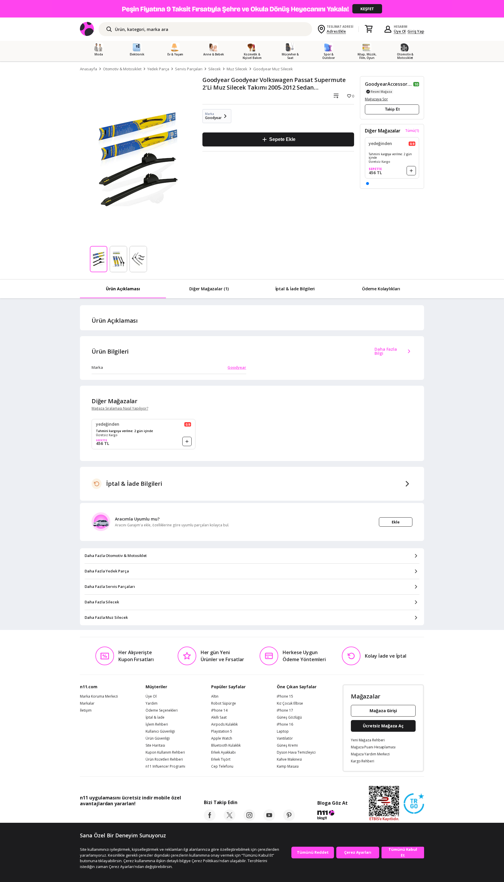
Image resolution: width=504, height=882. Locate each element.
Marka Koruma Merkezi (99, 696)
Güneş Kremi (287, 745)
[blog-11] (332, 816)
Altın (214, 696)
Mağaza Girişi (383, 710)
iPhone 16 (285, 724)
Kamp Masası (288, 766)
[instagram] (249, 819)
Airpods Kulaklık (224, 724)
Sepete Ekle (282, 139)
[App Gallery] (167, 817)
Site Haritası (155, 745)
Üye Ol (400, 31)
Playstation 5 (221, 731)
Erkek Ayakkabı (223, 752)
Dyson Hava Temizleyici (296, 752)
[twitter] (229, 819)
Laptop (283, 731)
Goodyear (237, 367)
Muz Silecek (237, 68)
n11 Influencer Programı (165, 766)
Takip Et (392, 109)
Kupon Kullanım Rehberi (165, 752)
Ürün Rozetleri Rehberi (164, 759)
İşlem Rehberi (157, 724)
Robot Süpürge (223, 703)
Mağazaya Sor (376, 99)
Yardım (152, 703)
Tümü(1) (412, 130)
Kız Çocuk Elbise (290, 703)
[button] (367, 183)
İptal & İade (155, 717)
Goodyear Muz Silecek (273, 68)
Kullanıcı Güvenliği (160, 731)
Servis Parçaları (188, 68)
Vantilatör (285, 738)
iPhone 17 (285, 710)
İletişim (86, 710)
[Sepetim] (368, 29)
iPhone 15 (285, 696)
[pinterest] (289, 819)
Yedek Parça (158, 68)
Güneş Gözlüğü (289, 717)
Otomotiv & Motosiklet (122, 68)
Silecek (214, 68)
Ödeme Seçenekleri (162, 710)
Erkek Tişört (220, 759)
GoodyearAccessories (388, 84)
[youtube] (269, 819)
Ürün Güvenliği (158, 738)
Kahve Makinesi (289, 759)
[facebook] (210, 819)
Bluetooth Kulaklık (226, 745)
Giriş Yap (415, 31)
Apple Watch (221, 738)
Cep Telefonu (222, 766)
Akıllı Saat (219, 717)
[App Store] (98, 817)
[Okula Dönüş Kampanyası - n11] (252, 9)
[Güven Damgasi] (414, 803)
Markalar (87, 703)
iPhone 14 (219, 710)
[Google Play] (134, 817)
